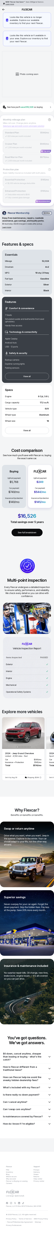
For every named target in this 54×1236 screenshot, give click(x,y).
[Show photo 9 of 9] (29, 747)
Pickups (36, 1170)
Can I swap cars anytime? (17, 1109)
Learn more (10, 4)
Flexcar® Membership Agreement (20, 1222)
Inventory (9, 1172)
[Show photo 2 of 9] (19, 747)
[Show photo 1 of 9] (17, 747)
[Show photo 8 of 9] (28, 747)
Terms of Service (25, 1219)
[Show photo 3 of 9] (20, 747)
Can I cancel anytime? (15, 1102)
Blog (7, 1174)
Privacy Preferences (13, 1225)
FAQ (7, 1170)
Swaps (36, 1174)
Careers (9, 1183)
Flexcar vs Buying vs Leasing (17, 1181)
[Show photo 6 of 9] (25, 747)
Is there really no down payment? (21, 1094)
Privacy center (39, 1181)
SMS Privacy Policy (41, 1219)
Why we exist (11, 1179)
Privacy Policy (11, 1219)
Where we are (11, 1177)
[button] (23, 749)
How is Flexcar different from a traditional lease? (20, 1068)
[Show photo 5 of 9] (23, 747)
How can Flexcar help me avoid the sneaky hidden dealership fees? (22, 1079)
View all (27, 376)
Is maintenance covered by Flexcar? (23, 1116)
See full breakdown (27, 532)
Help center (38, 1179)
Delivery (37, 1172)
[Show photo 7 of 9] (26, 747)
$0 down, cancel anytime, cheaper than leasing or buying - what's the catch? (22, 1056)
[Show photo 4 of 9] (22, 747)
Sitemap (38, 1222)
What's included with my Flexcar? (21, 1087)
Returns (36, 1177)
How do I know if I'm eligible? (19, 1123)
